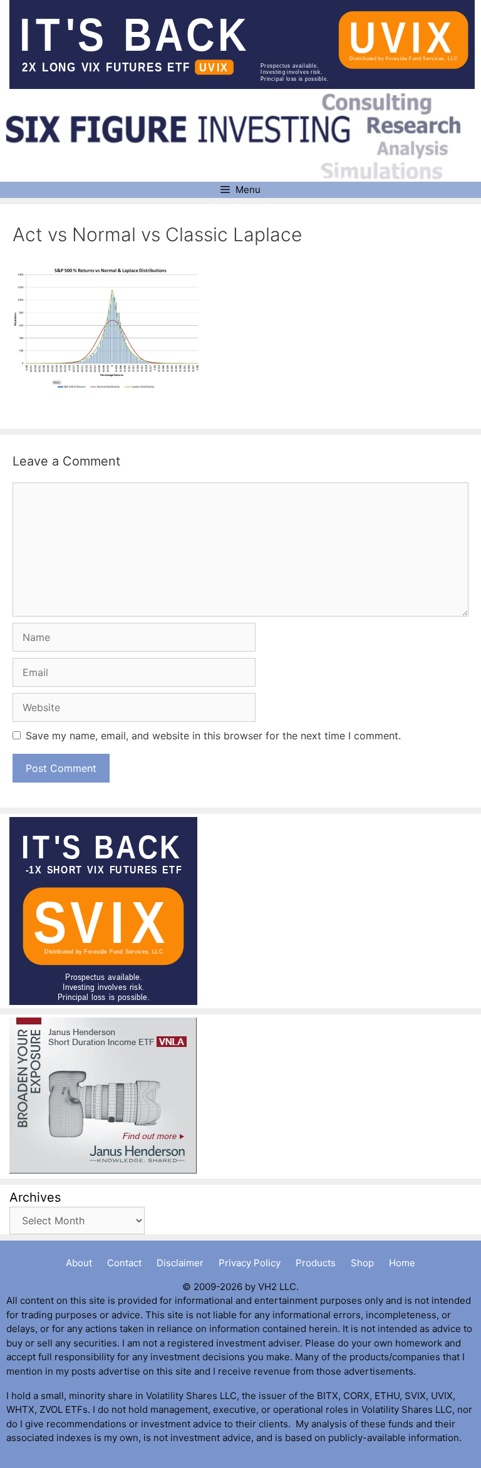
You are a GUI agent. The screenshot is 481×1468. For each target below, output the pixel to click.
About (79, 1263)
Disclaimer (180, 1263)
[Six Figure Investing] (242, 136)
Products (316, 1263)
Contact (124, 1263)
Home (402, 1263)
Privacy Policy (250, 1263)
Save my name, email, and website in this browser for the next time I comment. (213, 735)
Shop (362, 1263)
